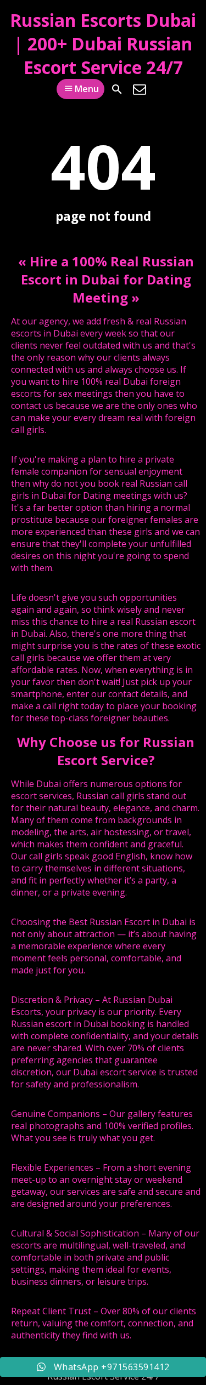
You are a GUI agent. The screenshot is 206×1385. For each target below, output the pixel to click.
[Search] (117, 89)
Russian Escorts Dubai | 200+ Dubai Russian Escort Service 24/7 (103, 43)
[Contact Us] (139, 89)
